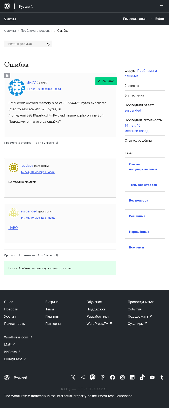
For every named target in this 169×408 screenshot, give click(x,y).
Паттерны (53, 324)
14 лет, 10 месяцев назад (44, 88)
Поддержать (140, 316)
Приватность (14, 324)
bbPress (12, 352)
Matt (10, 344)
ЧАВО (13, 228)
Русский (20, 377)
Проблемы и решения (36, 30)
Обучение (94, 302)
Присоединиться (141, 302)
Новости (11, 309)
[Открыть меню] (162, 6)
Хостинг (10, 316)
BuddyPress (15, 359)
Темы (49, 309)
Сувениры (138, 324)
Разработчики (98, 316)
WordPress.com (18, 337)
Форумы (10, 18)
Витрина (52, 302)
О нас (8, 302)
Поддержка (96, 309)
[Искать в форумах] (48, 44)
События (135, 309)
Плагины (52, 316)
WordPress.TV (99, 324)
